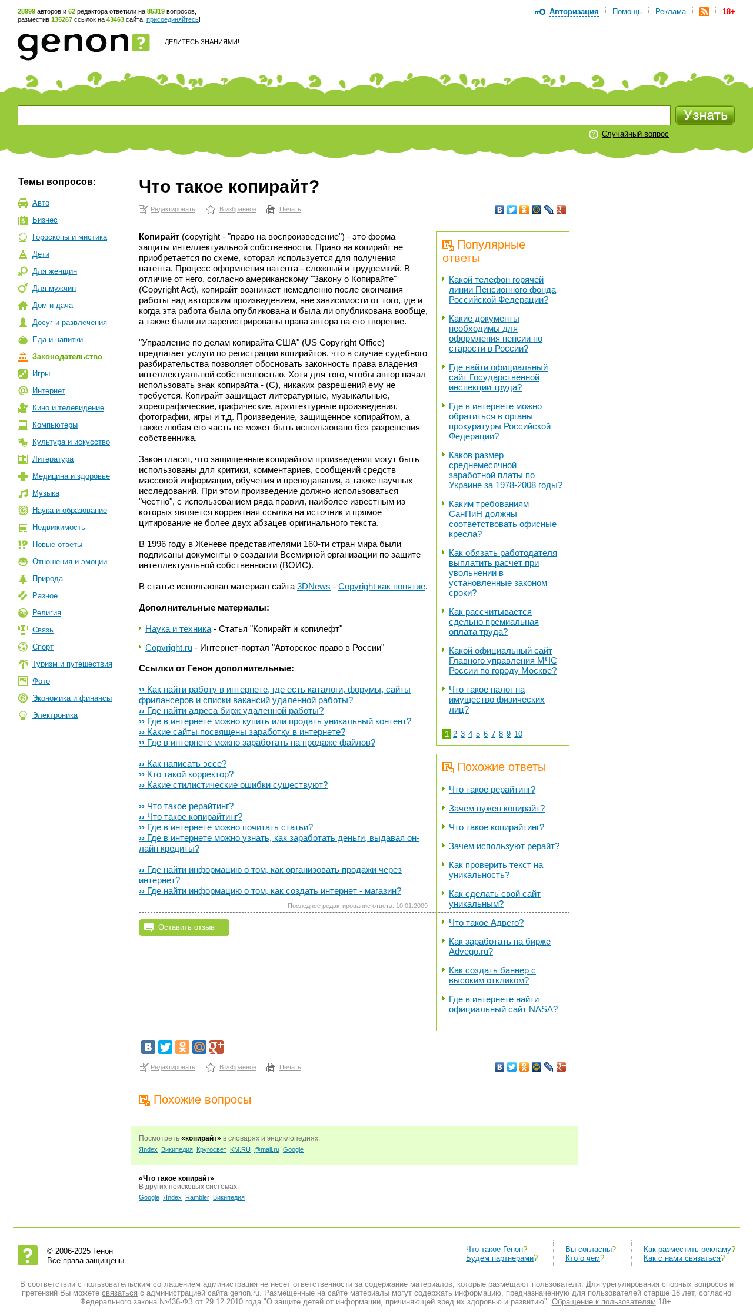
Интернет (48, 390)
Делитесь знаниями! (202, 41)
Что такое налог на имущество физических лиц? (497, 699)
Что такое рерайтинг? (492, 789)
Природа (47, 578)
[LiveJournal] (549, 209)
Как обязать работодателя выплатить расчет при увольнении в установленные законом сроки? (503, 573)
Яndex (148, 1149)
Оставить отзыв (186, 927)
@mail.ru (266, 1149)
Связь (43, 629)
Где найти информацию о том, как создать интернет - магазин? (270, 891)
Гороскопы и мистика (69, 237)
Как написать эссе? (182, 763)
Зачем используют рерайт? (504, 846)
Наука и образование (69, 510)
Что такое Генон (494, 1249)
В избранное (237, 209)
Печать (290, 209)
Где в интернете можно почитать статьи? (226, 827)
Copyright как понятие (381, 586)
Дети (40, 254)
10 (518, 734)
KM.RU (240, 1149)
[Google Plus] (561, 209)
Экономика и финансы (72, 698)
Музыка (45, 493)
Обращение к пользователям (604, 1301)
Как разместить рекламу (687, 1249)
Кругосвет (211, 1149)
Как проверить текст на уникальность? (496, 870)
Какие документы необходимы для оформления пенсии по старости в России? (495, 333)
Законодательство (67, 356)
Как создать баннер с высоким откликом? (492, 975)
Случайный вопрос (635, 134)
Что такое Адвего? (486, 922)
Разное (45, 595)
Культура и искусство (71, 442)
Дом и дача (52, 305)
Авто (40, 202)
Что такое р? (186, 806)
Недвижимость (58, 527)
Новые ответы (57, 544)
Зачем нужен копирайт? (497, 808)
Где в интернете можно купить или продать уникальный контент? (275, 721)
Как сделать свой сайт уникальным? (495, 899)
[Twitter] (512, 209)
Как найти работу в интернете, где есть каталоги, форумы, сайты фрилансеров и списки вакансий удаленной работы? (275, 694)
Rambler (197, 1197)
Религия (46, 612)
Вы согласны (588, 1249)
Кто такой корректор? (186, 774)
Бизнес (45, 220)
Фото (41, 681)
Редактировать (173, 209)
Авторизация (574, 11)
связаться (120, 1292)
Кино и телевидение (68, 407)
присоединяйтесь (172, 19)
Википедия (177, 1149)
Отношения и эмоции (69, 561)
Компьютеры (55, 424)
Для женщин (54, 271)
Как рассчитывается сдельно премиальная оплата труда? (494, 622)
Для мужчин (54, 288)
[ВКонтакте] (500, 209)
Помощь (627, 11)
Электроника (55, 715)
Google (293, 1149)
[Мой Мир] (537, 209)
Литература (53, 459)
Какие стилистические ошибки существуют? (233, 785)
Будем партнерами (500, 1258)
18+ (728, 11)
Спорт (43, 646)
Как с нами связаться (682, 1258)
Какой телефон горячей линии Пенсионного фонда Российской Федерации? (502, 289)
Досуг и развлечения (69, 322)
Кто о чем (582, 1258)
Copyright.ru (168, 647)
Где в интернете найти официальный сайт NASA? (503, 1004)
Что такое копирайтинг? (496, 827)
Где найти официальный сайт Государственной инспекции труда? (498, 377)
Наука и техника (178, 629)
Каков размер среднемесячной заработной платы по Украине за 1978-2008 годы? (505, 470)
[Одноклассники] (524, 209)
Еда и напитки (57, 339)
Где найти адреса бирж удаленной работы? (231, 710)
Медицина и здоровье (71, 476)
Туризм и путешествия (72, 664)
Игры (41, 373)
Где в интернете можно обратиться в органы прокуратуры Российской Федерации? (500, 421)
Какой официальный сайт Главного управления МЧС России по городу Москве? (503, 660)
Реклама (670, 11)
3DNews (314, 586)
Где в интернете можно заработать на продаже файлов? (257, 742)
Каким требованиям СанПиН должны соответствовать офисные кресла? (503, 519)
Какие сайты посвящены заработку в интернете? (242, 732)
